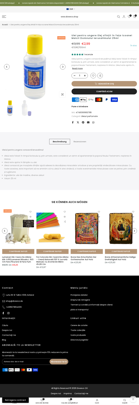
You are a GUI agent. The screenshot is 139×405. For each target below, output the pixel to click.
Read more (77, 68)
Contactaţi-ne (9, 335)
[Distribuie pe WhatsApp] (93, 122)
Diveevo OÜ (82, 388)
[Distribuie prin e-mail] (88, 122)
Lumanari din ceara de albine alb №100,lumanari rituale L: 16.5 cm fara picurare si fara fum (17, 259)
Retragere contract (15, 400)
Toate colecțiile (78, 330)
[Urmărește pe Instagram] (8, 313)
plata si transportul (79, 309)
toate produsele (78, 335)
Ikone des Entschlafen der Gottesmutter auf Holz (83, 258)
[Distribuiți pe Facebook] (73, 122)
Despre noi (7, 330)
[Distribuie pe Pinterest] (83, 122)
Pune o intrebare (80, 106)
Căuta (5, 325)
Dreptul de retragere (80, 299)
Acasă (5, 24)
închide (135, 3)
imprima (68, 393)
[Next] (62, 67)
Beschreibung (60, 141)
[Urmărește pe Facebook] (3, 313)
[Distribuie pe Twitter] (78, 122)
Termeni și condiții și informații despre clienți (92, 304)
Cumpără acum (104, 91)
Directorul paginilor (79, 339)
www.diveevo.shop (69, 17)
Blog (4, 339)
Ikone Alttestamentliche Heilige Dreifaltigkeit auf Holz (120, 258)
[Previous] (7, 67)
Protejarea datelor (79, 295)
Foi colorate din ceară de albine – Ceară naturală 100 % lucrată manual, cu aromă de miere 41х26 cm (52, 261)
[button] (78, 54)
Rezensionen (80, 141)
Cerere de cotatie (79, 325)
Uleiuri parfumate (89, 116)
